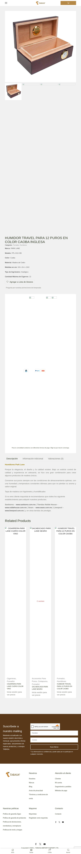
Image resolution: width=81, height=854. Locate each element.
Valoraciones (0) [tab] (55, 458)
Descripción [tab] (12, 458)
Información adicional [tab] (33, 458)
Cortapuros (42, 681)
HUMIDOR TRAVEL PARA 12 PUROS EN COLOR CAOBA (64, 686)
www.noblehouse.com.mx (16, 507)
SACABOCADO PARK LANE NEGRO (40, 688)
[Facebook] (56, 822)
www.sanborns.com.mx (26, 505)
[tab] (12, 458)
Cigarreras (11, 678)
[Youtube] (63, 822)
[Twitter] (59, 822)
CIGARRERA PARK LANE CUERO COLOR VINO (15, 686)
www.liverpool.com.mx (14, 511)
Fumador (16, 245)
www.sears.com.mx (44, 507)
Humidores (23, 245)
